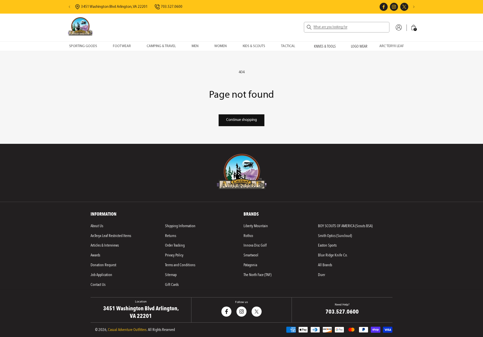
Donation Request (103, 265)
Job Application (101, 275)
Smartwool (251, 255)
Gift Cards (172, 284)
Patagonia (250, 265)
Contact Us (98, 284)
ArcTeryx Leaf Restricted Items (111, 236)
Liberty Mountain (256, 226)
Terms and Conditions (180, 265)
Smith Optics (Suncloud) (335, 236)
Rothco (248, 236)
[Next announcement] (413, 7)
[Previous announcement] (69, 7)
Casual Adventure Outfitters (127, 329)
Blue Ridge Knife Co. (333, 255)
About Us (97, 226)
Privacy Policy (174, 255)
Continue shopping (241, 120)
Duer (321, 275)
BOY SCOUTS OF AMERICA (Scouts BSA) (345, 226)
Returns (170, 236)
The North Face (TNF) (257, 275)
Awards (95, 255)
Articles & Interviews (105, 245)
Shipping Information (180, 226)
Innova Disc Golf (255, 245)
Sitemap (171, 275)
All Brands (325, 265)
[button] (346, 27)
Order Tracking (175, 245)
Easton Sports (327, 245)
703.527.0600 (171, 7)
